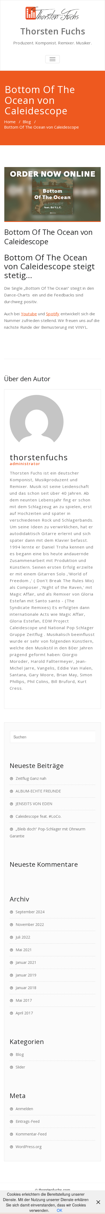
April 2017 (24, 1012)
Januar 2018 (26, 987)
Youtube (29, 313)
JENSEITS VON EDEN (34, 803)
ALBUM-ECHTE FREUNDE (38, 791)
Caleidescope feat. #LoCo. (38, 816)
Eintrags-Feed (28, 1121)
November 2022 (30, 924)
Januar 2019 (26, 975)
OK (59, 1210)
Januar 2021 (26, 962)
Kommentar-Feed (31, 1134)
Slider (20, 1067)
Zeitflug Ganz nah (31, 778)
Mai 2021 (24, 949)
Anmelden (24, 1108)
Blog (27, 121)
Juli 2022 (23, 937)
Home (10, 121)
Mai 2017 (24, 1000)
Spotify (52, 313)
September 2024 (30, 911)
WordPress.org (28, 1146)
